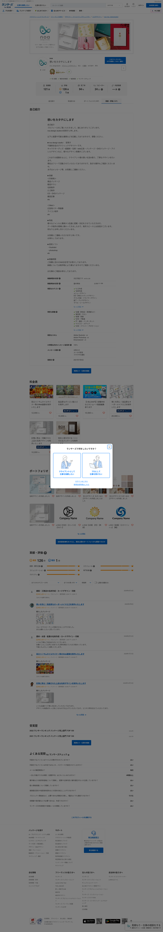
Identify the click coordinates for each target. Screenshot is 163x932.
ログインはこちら (81, 481)
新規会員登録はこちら (81, 484)
